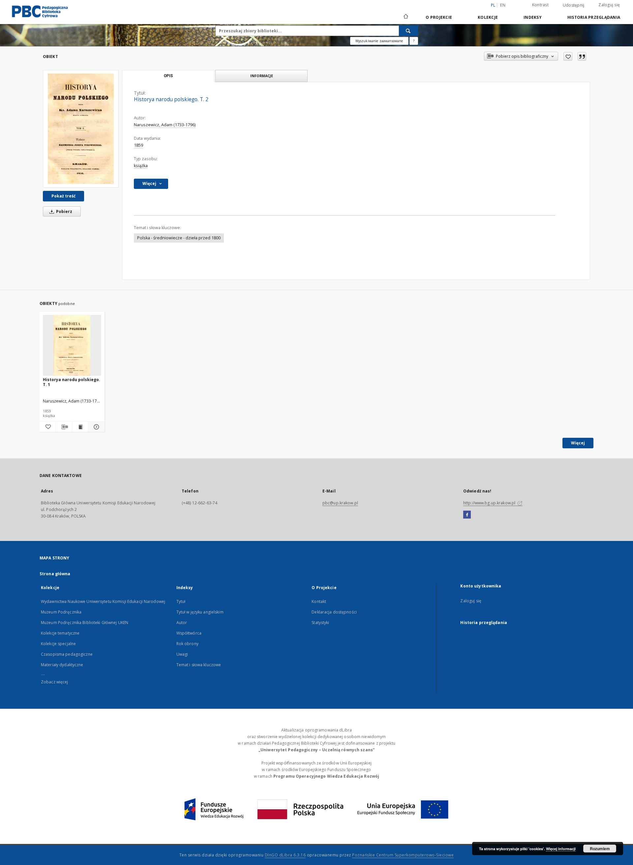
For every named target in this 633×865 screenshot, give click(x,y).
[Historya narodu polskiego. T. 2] (80, 129)
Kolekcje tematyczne (60, 633)
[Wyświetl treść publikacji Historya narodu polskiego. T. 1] (80, 427)
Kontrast (540, 5)
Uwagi (182, 654)
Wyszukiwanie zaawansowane (379, 41)
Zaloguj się (609, 5)
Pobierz (63, 211)
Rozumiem (600, 848)
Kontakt (319, 601)
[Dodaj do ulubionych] (567, 56)
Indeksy (533, 17)
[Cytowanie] (582, 56)
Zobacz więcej (54, 682)
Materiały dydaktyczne (62, 665)
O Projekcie (439, 17)
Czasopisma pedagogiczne (67, 654)
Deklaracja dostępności (334, 612)
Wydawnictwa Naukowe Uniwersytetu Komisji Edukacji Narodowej (103, 601)
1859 (138, 145)
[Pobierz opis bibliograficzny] (64, 427)
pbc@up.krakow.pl (340, 503)
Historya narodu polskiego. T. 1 (71, 382)
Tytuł (181, 601)
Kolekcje (488, 17)
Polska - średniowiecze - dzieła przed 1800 (179, 238)
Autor (181, 622)
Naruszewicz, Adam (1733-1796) (165, 125)
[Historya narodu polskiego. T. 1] (72, 345)
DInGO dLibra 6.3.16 (285, 855)
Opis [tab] (168, 76)
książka (141, 165)
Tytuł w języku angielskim (200, 612)
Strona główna (55, 574)
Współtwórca (188, 633)
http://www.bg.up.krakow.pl (489, 503)
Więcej (578, 443)
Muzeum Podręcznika (61, 612)
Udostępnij (574, 5)
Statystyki (320, 622)
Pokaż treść (63, 196)
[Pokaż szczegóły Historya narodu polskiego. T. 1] (95, 427)
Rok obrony (187, 643)
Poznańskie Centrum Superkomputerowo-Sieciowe (403, 855)
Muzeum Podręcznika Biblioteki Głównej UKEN (84, 622)
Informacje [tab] (261, 75)
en (502, 5)
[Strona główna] (405, 17)
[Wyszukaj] (408, 30)
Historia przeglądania (593, 17)
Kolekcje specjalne (58, 643)
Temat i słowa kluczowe (198, 665)
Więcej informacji (561, 848)
